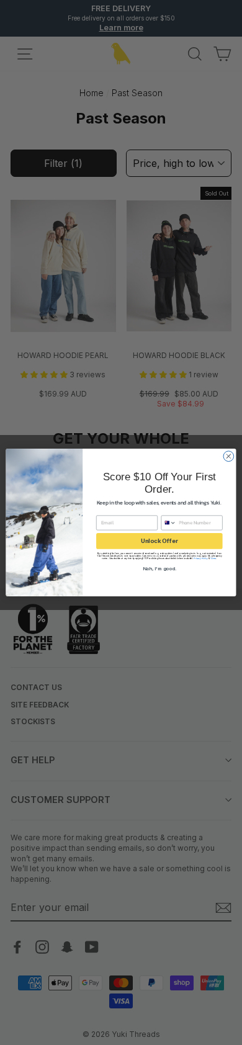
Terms (213, 559)
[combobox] (168, 523)
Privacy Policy (201, 559)
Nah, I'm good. (159, 568)
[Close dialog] (228, 456)
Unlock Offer (159, 540)
